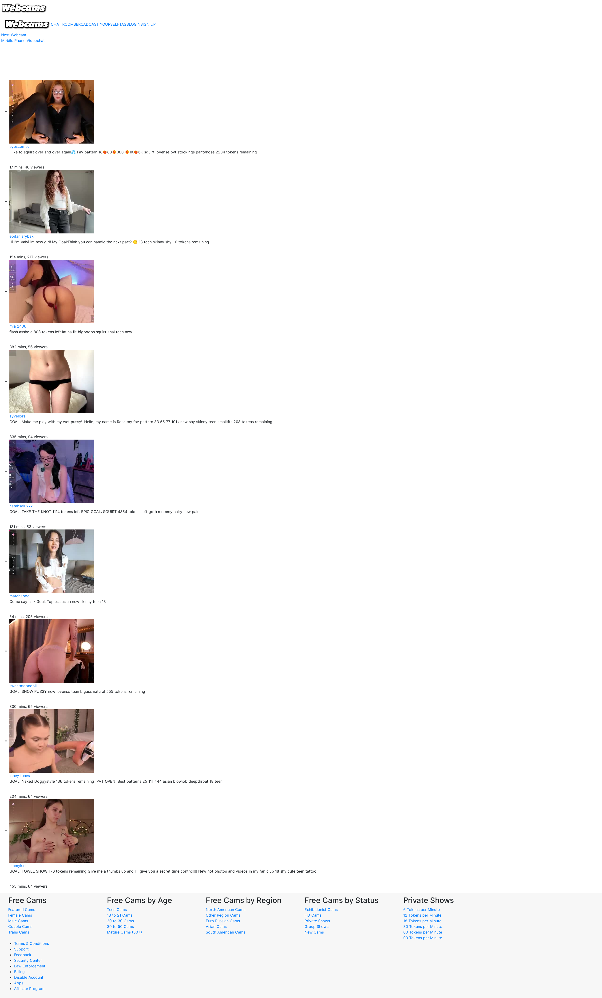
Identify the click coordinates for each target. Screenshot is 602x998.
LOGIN (134, 24)
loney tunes (19, 775)
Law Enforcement (29, 966)
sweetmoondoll (23, 685)
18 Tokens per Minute (422, 920)
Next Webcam (13, 34)
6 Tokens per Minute (421, 909)
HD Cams (313, 915)
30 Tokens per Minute (422, 926)
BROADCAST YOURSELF (97, 24)
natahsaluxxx (21, 506)
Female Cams (20, 915)
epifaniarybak (21, 236)
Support (21, 949)
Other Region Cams (223, 915)
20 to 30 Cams (120, 920)
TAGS (124, 24)
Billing (19, 971)
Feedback (22, 954)
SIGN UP (148, 24)
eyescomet (19, 146)
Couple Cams (20, 926)
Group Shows (317, 926)
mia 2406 (17, 326)
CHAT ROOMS (63, 24)
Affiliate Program (30, 988)
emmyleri (17, 865)
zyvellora (17, 416)
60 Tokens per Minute (422, 932)
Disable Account (28, 977)
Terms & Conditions (31, 943)
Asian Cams (216, 926)
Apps (18, 983)
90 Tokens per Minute (422, 937)
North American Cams (225, 909)
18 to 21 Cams (119, 915)
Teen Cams (117, 909)
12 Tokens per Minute (422, 915)
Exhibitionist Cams (321, 909)
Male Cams (18, 920)
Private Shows (317, 920)
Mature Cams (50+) (124, 932)
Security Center (28, 960)
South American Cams (225, 932)
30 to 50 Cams (120, 926)
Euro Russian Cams (223, 920)
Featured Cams (21, 909)
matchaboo (19, 595)
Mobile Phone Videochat (23, 40)
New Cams (314, 932)
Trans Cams (18, 932)
